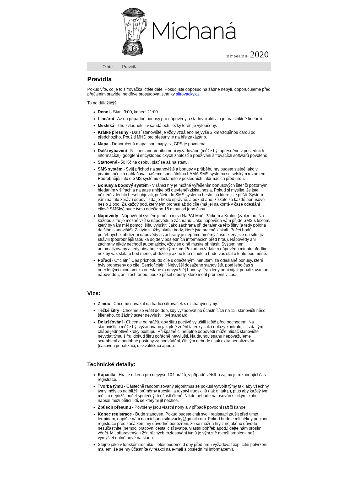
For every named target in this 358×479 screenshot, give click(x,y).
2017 (229, 56)
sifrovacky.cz (187, 94)
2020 (259, 54)
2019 (244, 56)
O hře (107, 67)
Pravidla (130, 67)
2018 (237, 56)
